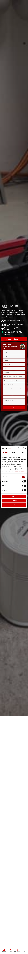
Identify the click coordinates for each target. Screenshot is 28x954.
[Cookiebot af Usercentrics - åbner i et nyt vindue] (18, 448)
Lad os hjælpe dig (13, 781)
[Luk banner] (25, 448)
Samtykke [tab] (5, 452)
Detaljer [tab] (14, 452)
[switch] (24, 481)
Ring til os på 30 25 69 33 (14, 339)
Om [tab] (23, 452)
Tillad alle (14, 496)
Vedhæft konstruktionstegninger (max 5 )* (14, 397)
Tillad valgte (14, 500)
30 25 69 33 (22, 778)
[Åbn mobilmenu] (24, 949)
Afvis (14, 504)
